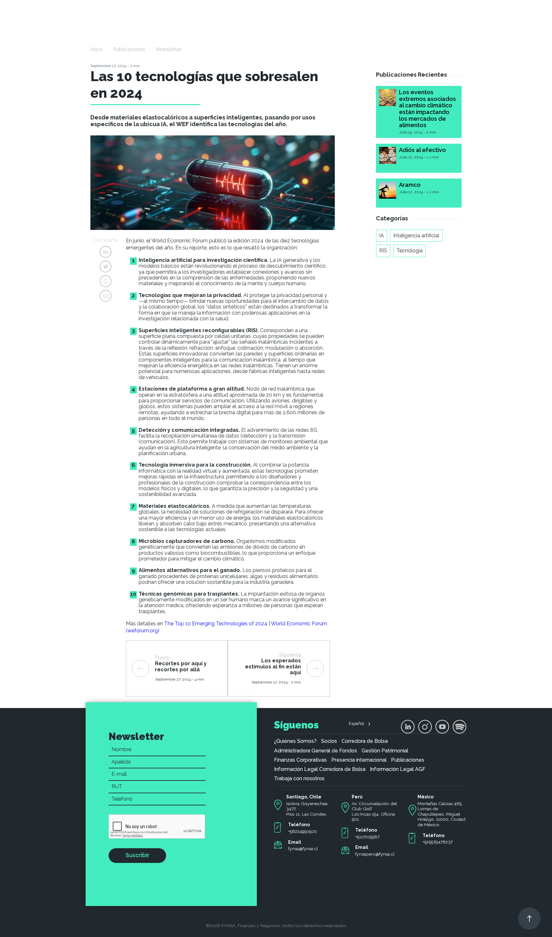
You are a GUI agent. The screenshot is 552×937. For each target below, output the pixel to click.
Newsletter (168, 49)
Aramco (410, 184)
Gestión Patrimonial (385, 751)
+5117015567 (367, 836)
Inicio (96, 49)
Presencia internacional (359, 760)
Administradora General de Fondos (315, 751)
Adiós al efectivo (422, 150)
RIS (383, 251)
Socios (329, 741)
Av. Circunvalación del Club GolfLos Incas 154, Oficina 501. (374, 811)
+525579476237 (438, 841)
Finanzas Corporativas (300, 760)
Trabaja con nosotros (299, 778)
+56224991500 (302, 831)
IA (381, 235)
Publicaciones (129, 49)
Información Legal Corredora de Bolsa (319, 769)
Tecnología (409, 251)
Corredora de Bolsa (364, 741)
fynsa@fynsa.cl (303, 848)
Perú (357, 796)
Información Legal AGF (397, 769)
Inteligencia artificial (416, 235)
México (425, 796)
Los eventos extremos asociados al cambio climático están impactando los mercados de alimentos (427, 108)
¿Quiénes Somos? (295, 741)
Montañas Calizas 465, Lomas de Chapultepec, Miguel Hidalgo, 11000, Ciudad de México (441, 814)
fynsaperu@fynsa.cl (375, 854)
